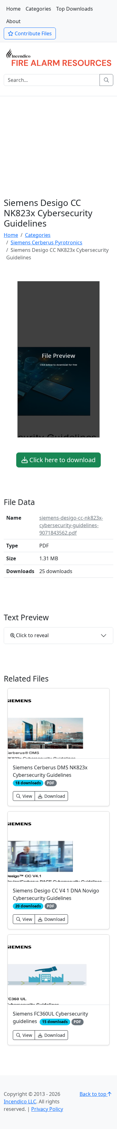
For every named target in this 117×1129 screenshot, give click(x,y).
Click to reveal (32, 635)
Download (54, 796)
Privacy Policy (47, 1109)
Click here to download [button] (61, 460)
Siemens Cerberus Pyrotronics (46, 242)
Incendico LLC (20, 1101)
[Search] (106, 80)
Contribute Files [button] (32, 33)
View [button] (26, 796)
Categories (38, 8)
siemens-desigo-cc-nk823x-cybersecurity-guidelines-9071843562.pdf (71, 525)
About (13, 21)
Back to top (94, 1094)
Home (13, 8)
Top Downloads (74, 8)
